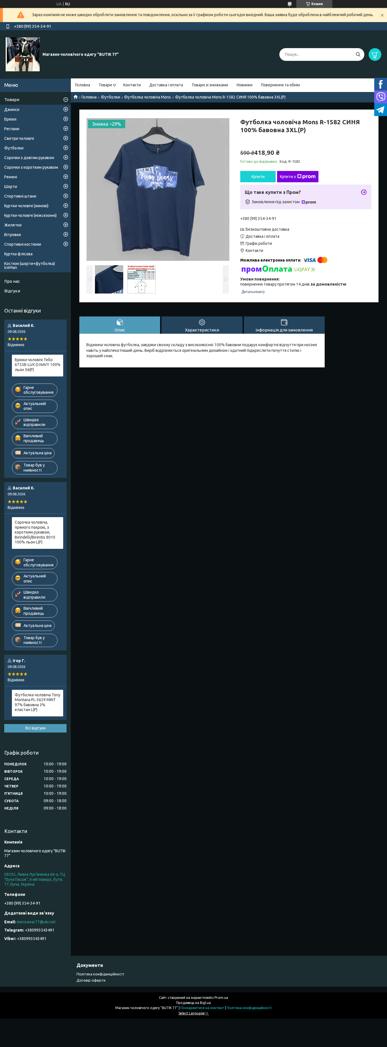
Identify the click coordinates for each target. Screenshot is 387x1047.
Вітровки (12, 234)
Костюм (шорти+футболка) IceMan (29, 265)
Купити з (288, 176)
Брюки (10, 119)
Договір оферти (90, 980)
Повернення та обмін (280, 85)
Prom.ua (221, 997)
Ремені (10, 177)
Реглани (11, 129)
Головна (82, 85)
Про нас (12, 281)
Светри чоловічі (19, 138)
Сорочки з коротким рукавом (31, 167)
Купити (258, 176)
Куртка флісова (18, 254)
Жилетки (13, 225)
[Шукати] (358, 54)
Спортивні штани (20, 196)
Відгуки (12, 290)
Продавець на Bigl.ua (193, 1003)
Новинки (244, 85)
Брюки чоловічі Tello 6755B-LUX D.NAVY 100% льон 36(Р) (37, 364)
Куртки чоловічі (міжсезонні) (30, 215)
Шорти (10, 186)
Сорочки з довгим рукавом (29, 157)
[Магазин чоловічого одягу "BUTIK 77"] (23, 54)
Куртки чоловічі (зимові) (26, 206)
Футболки (110, 97)
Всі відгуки (35, 728)
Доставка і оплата (166, 85)
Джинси (11, 109)
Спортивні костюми (22, 244)
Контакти (132, 85)
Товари (105, 85)
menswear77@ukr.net (36, 922)
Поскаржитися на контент (202, 1008)
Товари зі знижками (210, 85)
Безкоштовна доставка (267, 229)
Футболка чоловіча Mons (147, 97)
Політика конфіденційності (100, 974)
